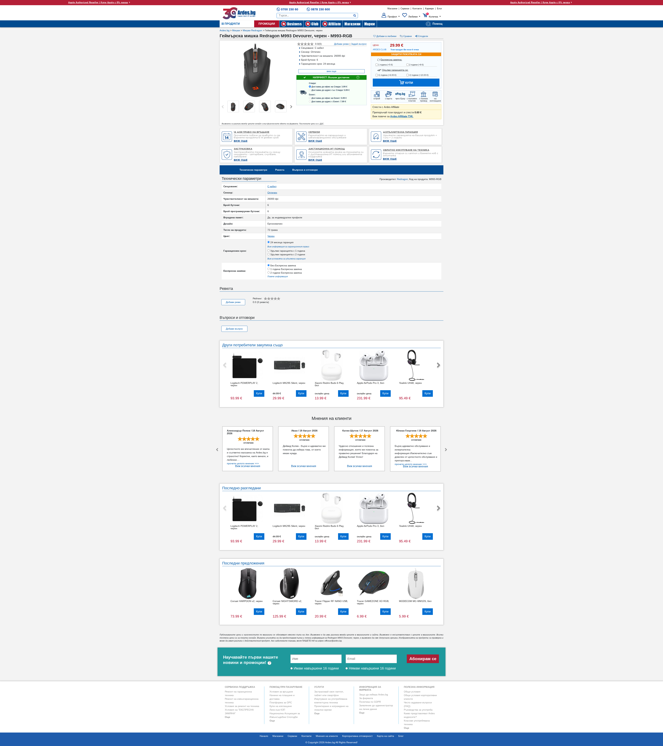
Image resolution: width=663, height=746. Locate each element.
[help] (269, 662)
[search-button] (354, 15)
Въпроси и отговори (305, 169)
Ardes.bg (224, 30)
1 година (385, 65)
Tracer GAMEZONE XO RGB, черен (373, 602)
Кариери (429, 8)
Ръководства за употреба (418, 709)
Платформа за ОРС (281, 702)
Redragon (402, 179)
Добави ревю (341, 43)
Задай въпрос (359, 43)
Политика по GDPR (370, 701)
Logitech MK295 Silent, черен (289, 383)
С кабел (271, 186)
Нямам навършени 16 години (372, 668)
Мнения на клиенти (327, 736)
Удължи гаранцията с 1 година (287, 250)
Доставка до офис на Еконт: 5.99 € (329, 98)
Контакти (417, 8)
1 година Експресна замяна (286, 269)
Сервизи (405, 8)
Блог (439, 8)
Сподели (422, 36)
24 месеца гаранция (282, 242)
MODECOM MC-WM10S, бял (415, 601)
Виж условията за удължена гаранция (286, 259)
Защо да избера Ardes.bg (373, 694)
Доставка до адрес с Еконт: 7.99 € (328, 101)
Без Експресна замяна (283, 265)
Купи (259, 393)
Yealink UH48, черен (410, 383)
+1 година (387, 75)
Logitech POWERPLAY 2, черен (244, 384)
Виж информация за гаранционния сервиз (288, 246)
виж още (331, 71)
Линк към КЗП (277, 709)
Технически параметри (253, 169)
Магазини (392, 8)
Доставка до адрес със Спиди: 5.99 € (330, 90)
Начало (264, 736)
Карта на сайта (385, 736)
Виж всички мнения (247, 466)
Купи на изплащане (281, 706)
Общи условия (412, 691)
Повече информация (277, 276)
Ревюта (279, 169)
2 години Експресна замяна (286, 272)
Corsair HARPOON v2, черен (246, 601)
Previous (222, 107)
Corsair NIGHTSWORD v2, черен (287, 602)
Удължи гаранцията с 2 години (287, 254)
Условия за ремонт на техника (242, 706)
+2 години (419, 75)
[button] (391, 16)
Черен (271, 236)
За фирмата (366, 698)
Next (291, 107)
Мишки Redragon (252, 30)
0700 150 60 (289, 9)
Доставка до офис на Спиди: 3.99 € (329, 86)
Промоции (266, 23)
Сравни (407, 36)
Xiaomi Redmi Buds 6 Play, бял (329, 384)
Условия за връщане (281, 691)
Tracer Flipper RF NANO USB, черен (331, 602)
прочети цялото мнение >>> (243, 463)
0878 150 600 (320, 9)
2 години (416, 65)
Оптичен (272, 192)
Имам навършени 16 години (316, 668)
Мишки (236, 30)
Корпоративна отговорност (357, 736)
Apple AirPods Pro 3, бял (370, 383)
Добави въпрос (234, 328)
